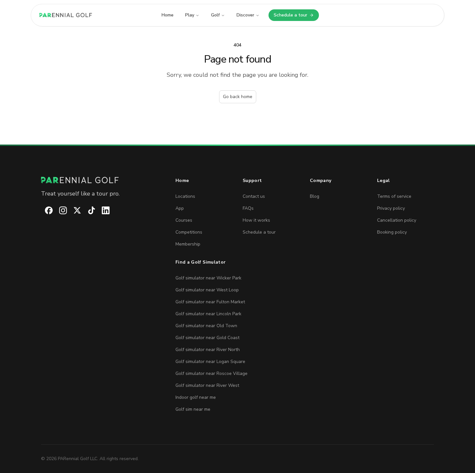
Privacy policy (391, 208)
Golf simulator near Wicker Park (208, 278)
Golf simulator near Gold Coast (207, 338)
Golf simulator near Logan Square (210, 361)
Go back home (237, 97)
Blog (314, 196)
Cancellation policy (396, 220)
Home (168, 15)
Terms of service (394, 196)
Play (189, 15)
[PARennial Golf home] (103, 180)
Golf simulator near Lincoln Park (208, 314)
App (179, 208)
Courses (183, 220)
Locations (185, 196)
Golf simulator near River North (207, 350)
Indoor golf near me (195, 397)
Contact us (254, 196)
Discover (245, 15)
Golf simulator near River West (207, 385)
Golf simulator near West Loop (207, 290)
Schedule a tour (296, 16)
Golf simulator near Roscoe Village (211, 373)
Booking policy (392, 232)
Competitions (188, 232)
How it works (256, 220)
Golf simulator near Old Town (206, 326)
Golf (215, 15)
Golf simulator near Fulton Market (210, 302)
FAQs (248, 208)
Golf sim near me (192, 409)
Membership (187, 244)
